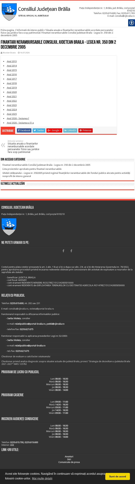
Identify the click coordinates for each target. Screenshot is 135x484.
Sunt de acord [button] (117, 476)
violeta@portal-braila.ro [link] (42, 308)
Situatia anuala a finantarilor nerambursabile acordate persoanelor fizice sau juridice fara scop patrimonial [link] (23, 146)
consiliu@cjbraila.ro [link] (18, 308)
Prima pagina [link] (7, 30)
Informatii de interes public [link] (30, 30)
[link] (4, 9)
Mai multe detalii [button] (42, 478)
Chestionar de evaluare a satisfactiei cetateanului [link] (25, 356)
